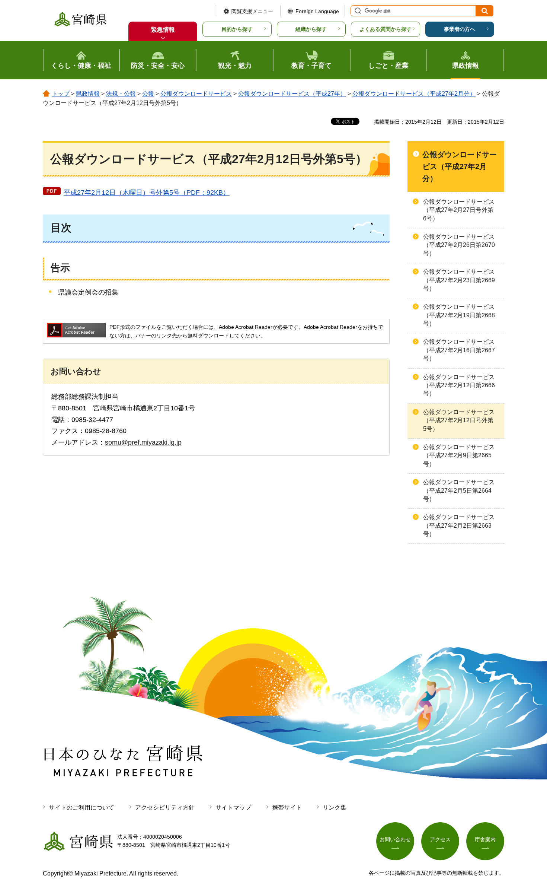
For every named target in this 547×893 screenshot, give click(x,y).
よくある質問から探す (385, 29)
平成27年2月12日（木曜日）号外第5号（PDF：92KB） (147, 192)
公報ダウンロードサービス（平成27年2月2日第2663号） (459, 525)
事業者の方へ (459, 29)
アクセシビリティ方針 (165, 807)
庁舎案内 (485, 839)
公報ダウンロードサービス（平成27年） (292, 93)
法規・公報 (121, 93)
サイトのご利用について (81, 807)
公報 (148, 93)
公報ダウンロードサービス (196, 93)
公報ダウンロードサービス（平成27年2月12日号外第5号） (459, 420)
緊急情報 (163, 29)
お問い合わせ (395, 839)
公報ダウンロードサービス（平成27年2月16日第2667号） (459, 350)
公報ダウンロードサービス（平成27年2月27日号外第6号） (459, 210)
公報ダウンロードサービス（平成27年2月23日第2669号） (459, 280)
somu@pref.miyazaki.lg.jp (143, 442)
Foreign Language (317, 11)
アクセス (440, 839)
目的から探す (237, 29)
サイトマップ (233, 807)
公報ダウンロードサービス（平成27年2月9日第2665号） (459, 455)
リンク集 (334, 807)
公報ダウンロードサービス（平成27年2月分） (414, 93)
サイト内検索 (356, 11)
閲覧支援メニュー (252, 11)
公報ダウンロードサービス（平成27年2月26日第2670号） (459, 245)
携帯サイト (287, 807)
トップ (61, 93)
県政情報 (88, 93)
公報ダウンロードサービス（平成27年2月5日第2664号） (459, 490)
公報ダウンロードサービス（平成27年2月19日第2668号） (459, 315)
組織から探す (311, 29)
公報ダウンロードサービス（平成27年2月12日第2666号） (459, 385)
